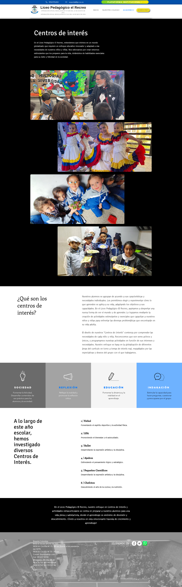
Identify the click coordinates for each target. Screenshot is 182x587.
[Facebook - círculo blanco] (134, 543)
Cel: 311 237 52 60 (41, 557)
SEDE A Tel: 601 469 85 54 (45, 562)
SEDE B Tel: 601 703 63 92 (44, 565)
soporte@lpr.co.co (76, 2)
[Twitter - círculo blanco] (139, 543)
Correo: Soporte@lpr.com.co (45, 554)
